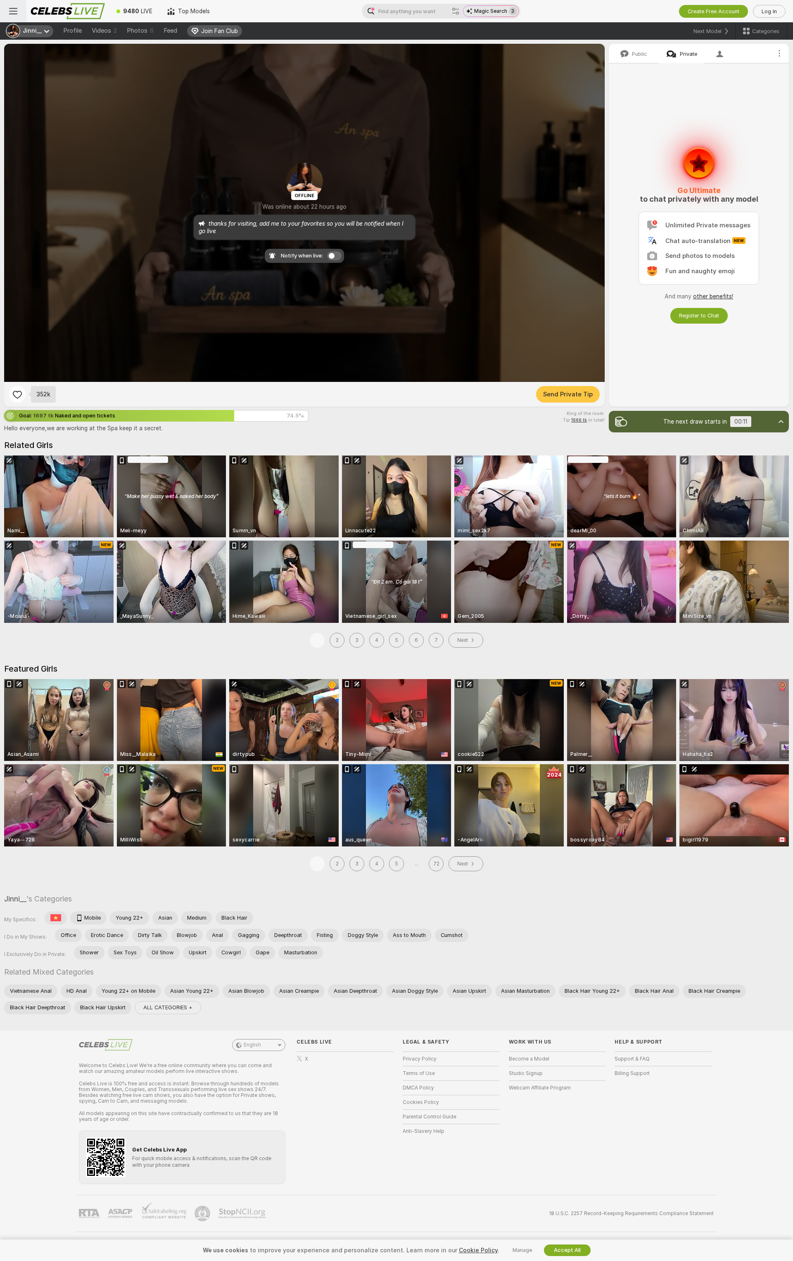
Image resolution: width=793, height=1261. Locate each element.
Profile (72, 30)
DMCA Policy (418, 1088)
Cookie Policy (478, 1250)
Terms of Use (419, 1073)
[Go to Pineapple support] (203, 1213)
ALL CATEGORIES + (167, 1007)
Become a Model (529, 1059)
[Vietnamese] (56, 918)
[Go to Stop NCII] (242, 1213)
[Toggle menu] (13, 11)
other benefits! (713, 296)
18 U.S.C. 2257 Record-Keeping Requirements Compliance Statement (631, 1213)
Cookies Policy (421, 1102)
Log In (769, 11)
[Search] (455, 11)
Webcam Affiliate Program (540, 1088)
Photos (140, 30)
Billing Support (632, 1073)
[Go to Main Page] (67, 11)
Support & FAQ (632, 1059)
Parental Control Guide (429, 1117)
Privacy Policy (420, 1059)
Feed (170, 30)
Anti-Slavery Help (423, 1131)
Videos (104, 30)
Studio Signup (526, 1073)
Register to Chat (699, 315)
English (252, 1045)
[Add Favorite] (17, 394)
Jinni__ (15, 898)
